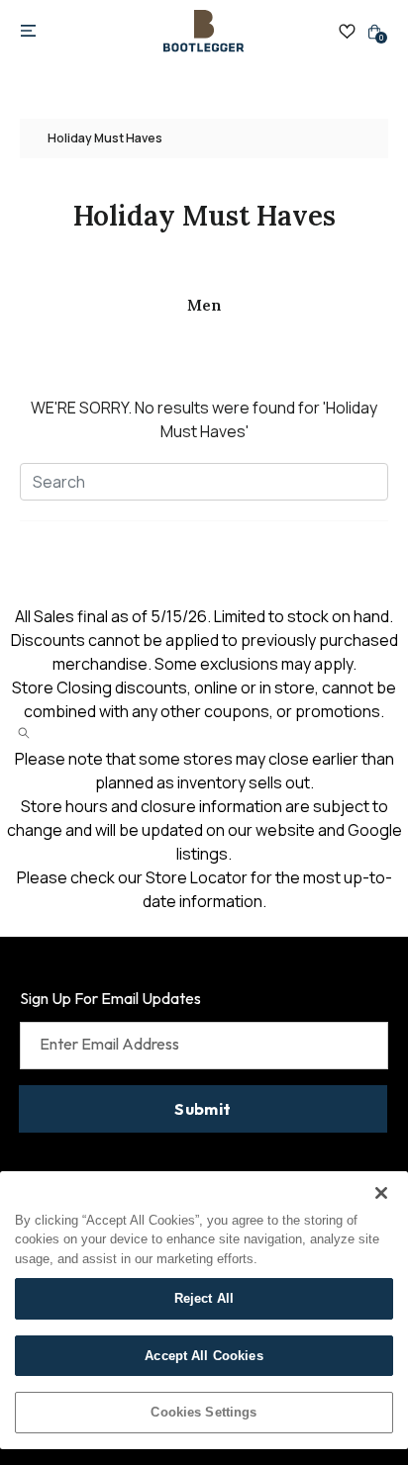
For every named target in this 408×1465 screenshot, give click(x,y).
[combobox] (204, 482)
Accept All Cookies (203, 1355)
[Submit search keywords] (24, 733)
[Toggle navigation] (28, 32)
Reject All (204, 1298)
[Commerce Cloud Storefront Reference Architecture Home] (204, 31)
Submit (202, 1109)
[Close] (381, 1193)
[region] (204, 1310)
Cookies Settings (203, 1412)
